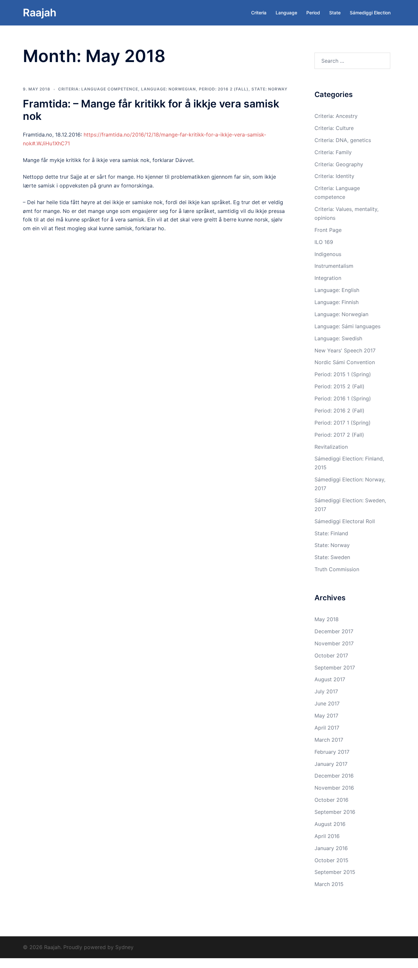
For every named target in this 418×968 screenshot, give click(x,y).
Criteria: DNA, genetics (342, 140)
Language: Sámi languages (347, 326)
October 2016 (331, 800)
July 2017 (326, 691)
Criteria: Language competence (98, 89)
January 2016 (331, 848)
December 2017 (333, 631)
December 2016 (334, 775)
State (335, 12)
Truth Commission (336, 569)
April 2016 (327, 836)
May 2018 (326, 619)
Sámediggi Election (370, 12)
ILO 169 (323, 242)
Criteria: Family (333, 152)
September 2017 (334, 667)
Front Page (328, 230)
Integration (327, 278)
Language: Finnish (336, 302)
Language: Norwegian (168, 89)
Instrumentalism (333, 266)
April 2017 (326, 727)
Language (286, 12)
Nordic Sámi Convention (344, 362)
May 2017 (326, 715)
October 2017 (331, 655)
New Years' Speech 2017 (345, 350)
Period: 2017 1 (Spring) (342, 422)
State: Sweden (332, 557)
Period (313, 12)
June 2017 (327, 703)
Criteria (258, 12)
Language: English (336, 290)
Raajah (39, 12)
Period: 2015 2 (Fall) (339, 386)
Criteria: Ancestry (336, 116)
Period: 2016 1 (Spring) (342, 398)
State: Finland (331, 533)
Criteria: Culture (334, 128)
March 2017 (328, 739)
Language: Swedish (338, 338)
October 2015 (331, 860)
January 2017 (330, 764)
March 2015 (329, 884)
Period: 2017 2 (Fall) (339, 434)
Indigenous (327, 254)
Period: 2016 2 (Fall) (224, 89)
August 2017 (329, 679)
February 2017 (331, 752)
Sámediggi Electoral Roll (344, 521)
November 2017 (334, 643)
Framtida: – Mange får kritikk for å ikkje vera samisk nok (151, 109)
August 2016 (330, 824)
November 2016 (334, 787)
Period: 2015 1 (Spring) (342, 374)
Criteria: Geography (338, 164)
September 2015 (334, 872)
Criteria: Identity (334, 176)
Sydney (124, 947)
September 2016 (334, 812)
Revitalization (331, 447)
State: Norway (269, 89)
